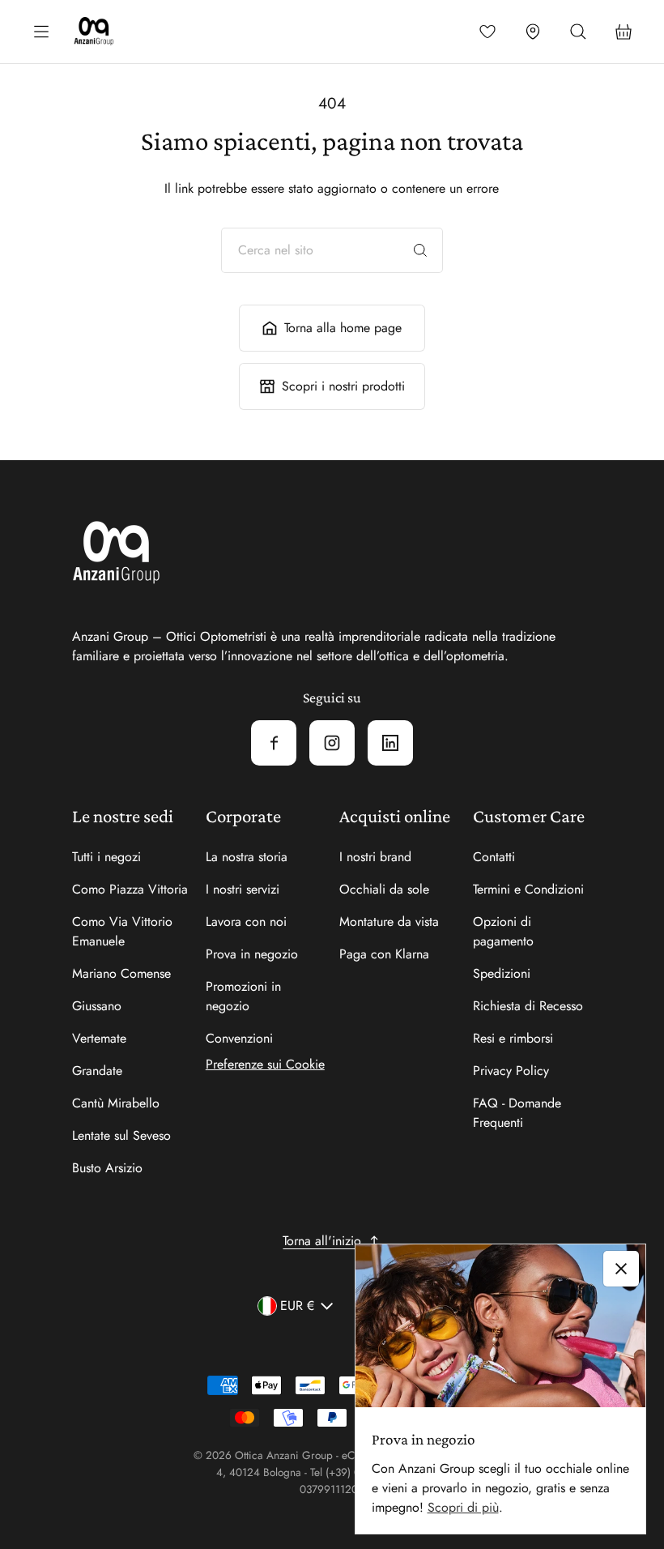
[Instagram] (332, 743)
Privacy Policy (511, 1070)
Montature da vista (389, 921)
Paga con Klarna (384, 954)
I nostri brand (375, 856)
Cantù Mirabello (116, 1103)
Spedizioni (501, 973)
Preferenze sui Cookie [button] (265, 1064)
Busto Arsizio (107, 1168)
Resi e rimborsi (513, 1038)
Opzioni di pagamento (503, 931)
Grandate (97, 1070)
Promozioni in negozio (243, 996)
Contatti (494, 856)
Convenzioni (239, 1038)
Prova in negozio (252, 954)
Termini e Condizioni (528, 889)
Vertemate (99, 1038)
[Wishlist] (487, 31)
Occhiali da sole (384, 889)
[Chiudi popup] (621, 1269)
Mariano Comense (121, 973)
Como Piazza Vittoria (130, 889)
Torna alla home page (343, 327)
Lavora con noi (246, 921)
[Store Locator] (532, 31)
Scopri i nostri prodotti (343, 386)
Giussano (96, 1005)
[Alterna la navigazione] (41, 31)
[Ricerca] (420, 250)
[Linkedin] (390, 743)
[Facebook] (273, 743)
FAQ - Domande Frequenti (517, 1113)
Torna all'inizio (322, 1240)
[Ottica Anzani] (94, 31)
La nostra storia (246, 856)
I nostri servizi (242, 889)
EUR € (297, 1305)
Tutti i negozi (106, 856)
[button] (578, 31)
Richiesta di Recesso (528, 1005)
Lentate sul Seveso (121, 1135)
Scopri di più (463, 1507)
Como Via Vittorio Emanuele (122, 931)
